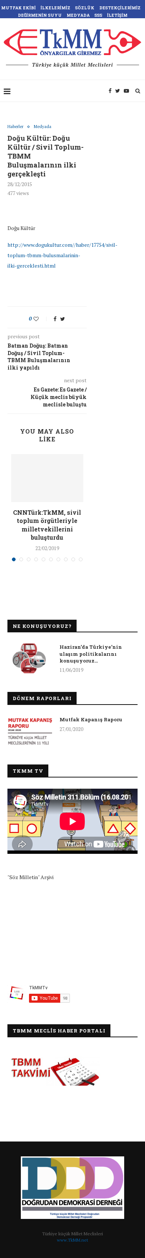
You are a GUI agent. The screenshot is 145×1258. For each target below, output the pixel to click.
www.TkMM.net (72, 1240)
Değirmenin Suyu (40, 15)
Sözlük (84, 7)
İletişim (117, 15)
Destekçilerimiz (120, 7)
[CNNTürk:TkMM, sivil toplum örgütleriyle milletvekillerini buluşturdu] (47, 478)
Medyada (78, 15)
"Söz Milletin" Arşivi (30, 877)
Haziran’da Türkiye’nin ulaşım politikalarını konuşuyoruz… (90, 654)
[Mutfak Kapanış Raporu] (29, 731)
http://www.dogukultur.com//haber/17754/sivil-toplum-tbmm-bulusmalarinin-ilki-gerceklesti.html (62, 255)
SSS (98, 15)
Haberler (15, 126)
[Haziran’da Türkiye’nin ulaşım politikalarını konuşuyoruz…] (29, 658)
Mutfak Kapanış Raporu (90, 719)
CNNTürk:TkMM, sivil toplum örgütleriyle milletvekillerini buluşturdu (47, 524)
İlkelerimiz (55, 7)
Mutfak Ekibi (18, 7)
